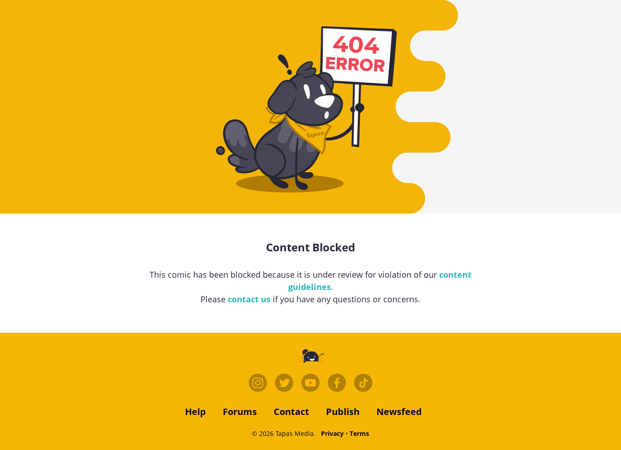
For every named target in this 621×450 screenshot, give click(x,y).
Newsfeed (399, 411)
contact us (249, 299)
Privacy (332, 433)
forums (240, 411)
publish (343, 411)
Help (195, 411)
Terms (359, 433)
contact (291, 411)
